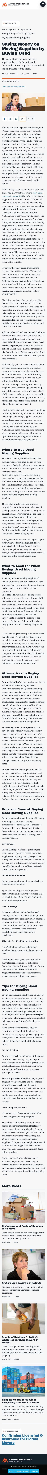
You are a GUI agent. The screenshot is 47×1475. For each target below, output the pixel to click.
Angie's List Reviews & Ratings (21, 1283)
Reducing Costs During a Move (14, 86)
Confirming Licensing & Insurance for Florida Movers (22, 1439)
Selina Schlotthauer (9, 73)
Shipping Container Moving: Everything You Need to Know (20, 1401)
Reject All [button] (34, 1471)
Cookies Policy (31, 1467)
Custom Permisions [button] (22, 1471)
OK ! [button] (10, 1471)
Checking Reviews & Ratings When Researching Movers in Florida (20, 1340)
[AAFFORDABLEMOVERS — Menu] (43, 4)
